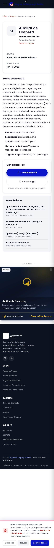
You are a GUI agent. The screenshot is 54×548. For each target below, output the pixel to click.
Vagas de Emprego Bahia (20, 458)
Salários (6, 412)
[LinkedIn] (11, 358)
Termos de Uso (9, 444)
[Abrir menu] (5, 4)
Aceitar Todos (40, 543)
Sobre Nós (7, 430)
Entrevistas (7, 408)
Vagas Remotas (10, 375)
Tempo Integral (40, 154)
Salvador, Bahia (28, 136)
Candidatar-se (29, 172)
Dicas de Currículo (11, 403)
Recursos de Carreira (12, 417)
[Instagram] (5, 358)
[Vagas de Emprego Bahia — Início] (27, 336)
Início (5, 16)
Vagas (12, 16)
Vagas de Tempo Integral (14, 385)
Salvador (26, 154)
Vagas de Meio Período (13, 390)
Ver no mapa (27, 43)
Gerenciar (9, 543)
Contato (6, 435)
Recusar (23, 543)
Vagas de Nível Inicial (12, 380)
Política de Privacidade (13, 439)
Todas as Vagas (10, 371)
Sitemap (44, 465)
